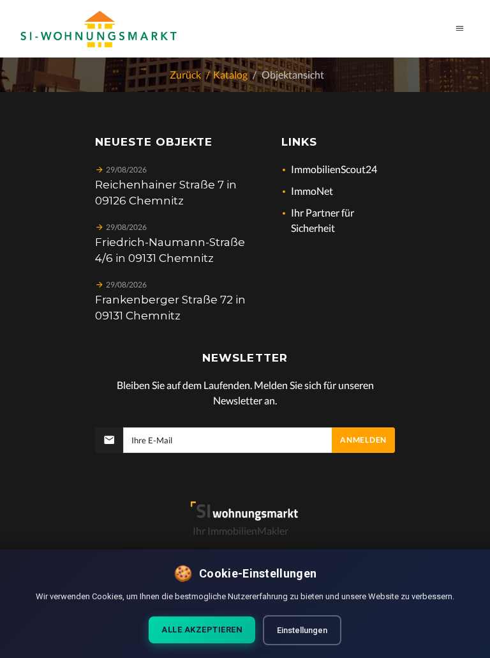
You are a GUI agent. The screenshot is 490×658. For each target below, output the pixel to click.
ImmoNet (312, 191)
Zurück (185, 74)
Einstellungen (302, 630)
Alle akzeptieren (201, 629)
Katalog (230, 74)
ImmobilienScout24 (334, 169)
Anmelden (363, 440)
